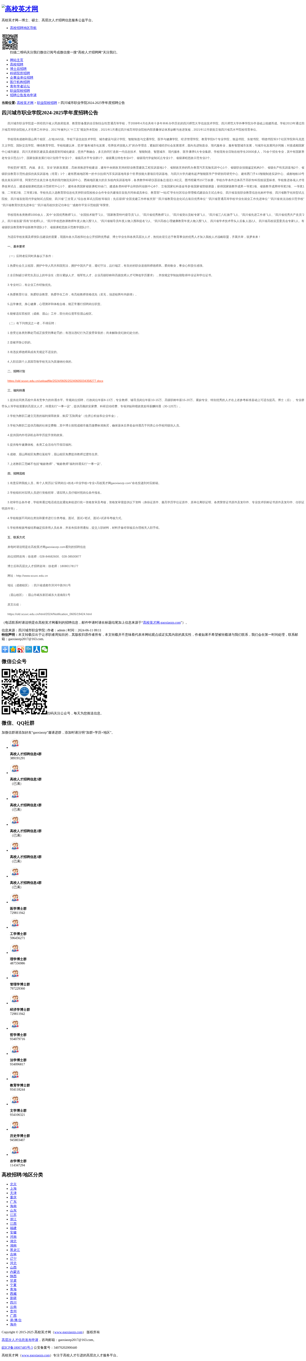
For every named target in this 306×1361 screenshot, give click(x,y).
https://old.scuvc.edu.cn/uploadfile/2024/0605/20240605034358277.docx (55, 380)
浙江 (13, 1219)
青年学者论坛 (20, 86)
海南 (13, 1206)
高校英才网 (25, 103)
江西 (13, 1223)
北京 (13, 1184)
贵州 (13, 1311)
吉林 (13, 1254)
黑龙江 (15, 1250)
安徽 (13, 1232)
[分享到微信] (44, 649)
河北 (13, 1263)
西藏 (13, 1293)
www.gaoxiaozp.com (68, 1332)
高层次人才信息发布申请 (20, 1340)
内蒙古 (15, 1272)
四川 (13, 1302)
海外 (13, 1324)
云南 (13, 1307)
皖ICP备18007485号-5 (17, 1347)
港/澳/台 (16, 1320)
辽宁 (13, 1258)
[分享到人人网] (36, 649)
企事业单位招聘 (21, 77)
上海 (13, 1188)
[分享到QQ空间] (13, 649)
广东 (13, 1201)
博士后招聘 (18, 69)
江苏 (13, 1215)
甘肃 (13, 1280)
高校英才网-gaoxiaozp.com (162, 622)
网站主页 (16, 60)
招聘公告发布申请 (23, 95)
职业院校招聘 (20, 90)
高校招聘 (16, 64)
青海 (13, 1289)
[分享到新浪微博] (20, 649)
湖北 (13, 1241)
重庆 (13, 1197)
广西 (13, 1315)
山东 (13, 1210)
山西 (13, 1267)
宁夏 (13, 1285)
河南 (13, 1237)
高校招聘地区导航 (23, 28)
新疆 (13, 1298)
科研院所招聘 (20, 73)
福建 (13, 1228)
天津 (13, 1193)
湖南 (13, 1245)
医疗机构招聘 (20, 82)
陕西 (13, 1276)
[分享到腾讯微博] (28, 649)
